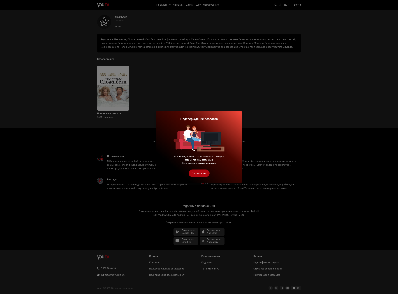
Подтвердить (199, 173)
